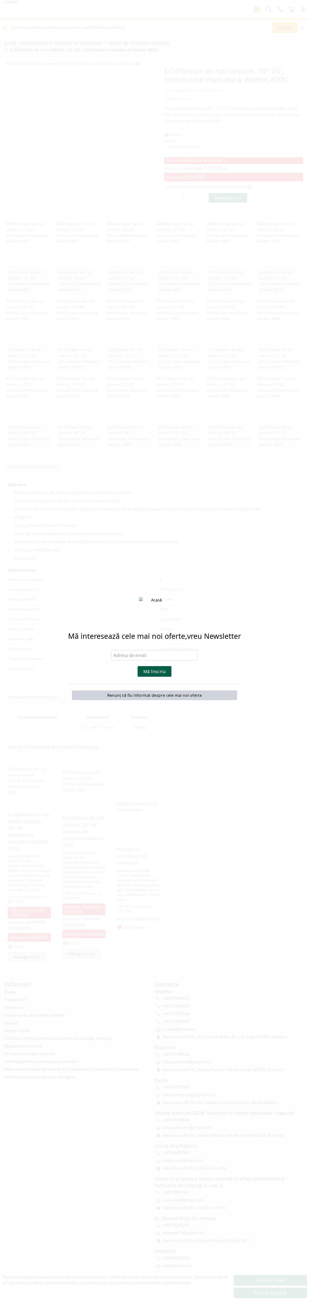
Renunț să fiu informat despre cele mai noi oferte (154, 695)
